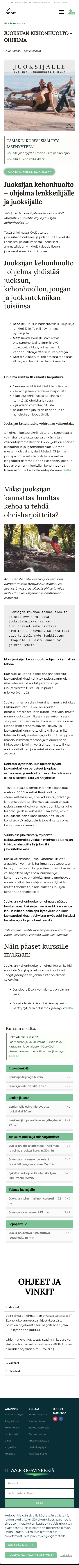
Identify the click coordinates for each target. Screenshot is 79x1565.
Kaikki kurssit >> (14, 23)
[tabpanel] (39, 1334)
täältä (68, 1008)
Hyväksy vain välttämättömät (31, 1555)
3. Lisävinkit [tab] (13, 1371)
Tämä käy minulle (21, 1545)
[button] (61, 12)
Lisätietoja (66, 1555)
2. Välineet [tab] (12, 1363)
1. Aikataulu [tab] (13, 1307)
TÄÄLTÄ (14, 1056)
